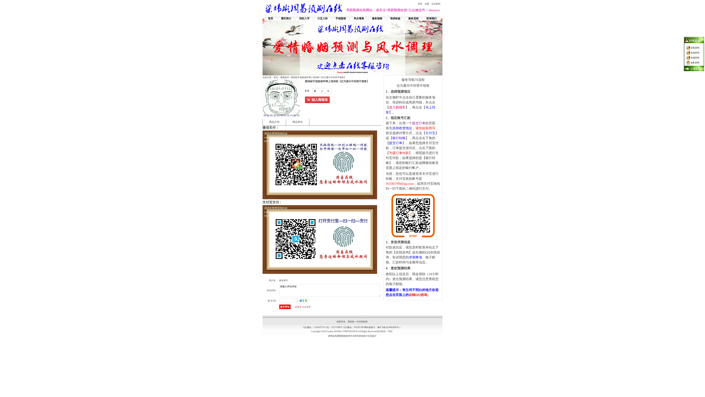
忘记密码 (435, 4)
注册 (427, 4)
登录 (420, 4)
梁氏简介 (286, 18)
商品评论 (297, 122)
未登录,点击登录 (303, 307)
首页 (270, 18)
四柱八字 (304, 18)
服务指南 (377, 18)
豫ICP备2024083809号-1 (388, 327)
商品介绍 (274, 122)
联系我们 (431, 18)
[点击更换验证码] (302, 300)
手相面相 (341, 18)
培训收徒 (395, 18)
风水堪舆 (359, 18)
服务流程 (413, 18)
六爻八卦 (322, 18)
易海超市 (284, 77)
